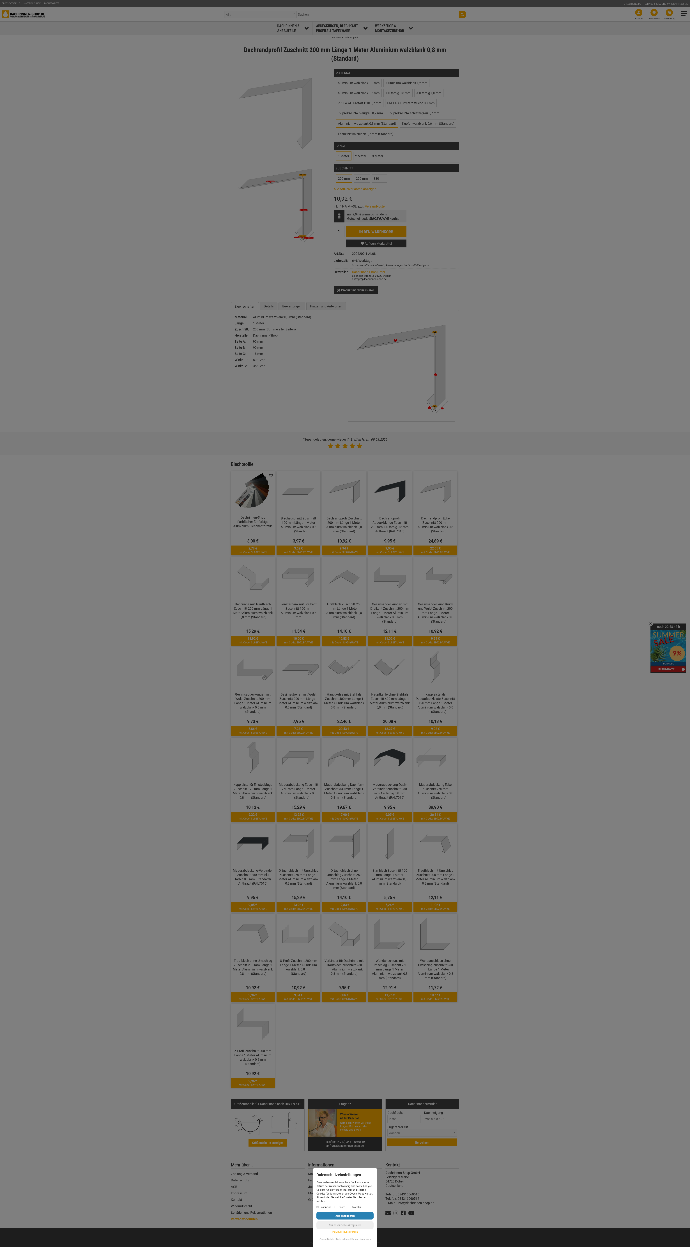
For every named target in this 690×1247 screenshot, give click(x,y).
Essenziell (325, 1206)
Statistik (356, 1206)
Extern (341, 1206)
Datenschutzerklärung (347, 1239)
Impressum (365, 1239)
